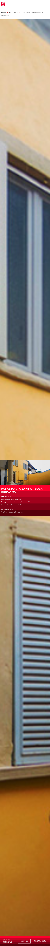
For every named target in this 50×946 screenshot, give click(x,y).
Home (3, 12)
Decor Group (3, 4)
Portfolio (14, 12)
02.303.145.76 (40, 941)
